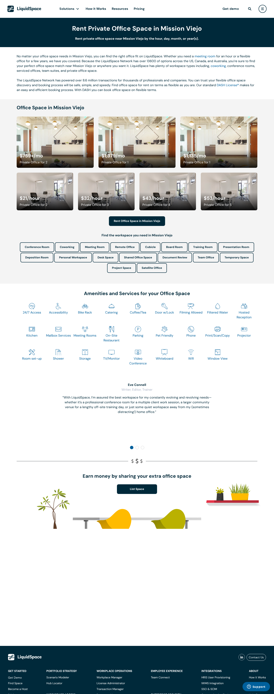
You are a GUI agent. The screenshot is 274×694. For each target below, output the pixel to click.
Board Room (174, 247)
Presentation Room (236, 247)
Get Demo (15, 677)
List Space (137, 489)
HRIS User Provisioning (215, 677)
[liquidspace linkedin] (241, 657)
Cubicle (150, 247)
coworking (218, 66)
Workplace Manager (109, 677)
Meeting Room (95, 247)
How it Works (96, 9)
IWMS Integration (212, 683)
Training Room (203, 247)
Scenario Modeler (57, 677)
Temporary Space (237, 257)
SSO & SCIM (209, 689)
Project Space (121, 268)
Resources (120, 9)
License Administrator (110, 683)
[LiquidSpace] (25, 657)
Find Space (15, 683)
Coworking (67, 247)
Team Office (206, 257)
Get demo (230, 9)
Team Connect (160, 677)
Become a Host (18, 689)
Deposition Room (37, 257)
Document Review (174, 257)
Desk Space (105, 257)
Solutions (66, 9)
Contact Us (256, 657)
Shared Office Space (138, 257)
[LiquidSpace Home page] (24, 9)
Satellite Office (152, 268)
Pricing (139, 9)
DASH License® (228, 85)
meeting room (205, 56)
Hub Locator (54, 683)
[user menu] (263, 9)
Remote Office (125, 247)
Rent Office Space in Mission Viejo (137, 221)
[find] (250, 9)
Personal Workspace (73, 257)
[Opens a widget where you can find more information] (256, 687)
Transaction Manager (110, 689)
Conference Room (37, 247)
